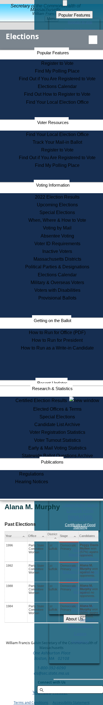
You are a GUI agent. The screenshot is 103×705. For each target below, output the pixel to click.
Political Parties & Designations (57, 266)
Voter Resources (53, 122)
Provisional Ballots (57, 297)
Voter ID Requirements (57, 243)
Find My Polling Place (57, 71)
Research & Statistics (52, 388)
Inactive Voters (57, 251)
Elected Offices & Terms (57, 409)
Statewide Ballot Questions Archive (57, 455)
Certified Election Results (42, 400)
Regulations (31, 474)
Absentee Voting (57, 235)
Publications (52, 462)
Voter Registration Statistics (57, 432)
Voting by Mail (57, 227)
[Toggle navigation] (93, 39)
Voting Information (53, 185)
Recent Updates (52, 383)
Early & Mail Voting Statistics (57, 448)
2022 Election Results (57, 197)
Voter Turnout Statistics (57, 440)
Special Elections (57, 212)
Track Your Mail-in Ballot (57, 142)
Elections (22, 36)
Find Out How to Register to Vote (57, 94)
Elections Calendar (57, 86)
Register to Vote (57, 63)
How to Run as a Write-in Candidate (57, 347)
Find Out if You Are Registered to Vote (57, 78)
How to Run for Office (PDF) (57, 332)
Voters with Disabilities (57, 290)
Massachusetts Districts (57, 259)
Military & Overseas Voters (57, 282)
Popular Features (53, 52)
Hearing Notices (31, 481)
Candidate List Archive (57, 424)
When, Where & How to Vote (57, 220)
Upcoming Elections (57, 204)
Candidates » (89, 558)
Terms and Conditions (31, 702)
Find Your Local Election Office (57, 102)
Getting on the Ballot (52, 320)
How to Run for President (57, 340)
